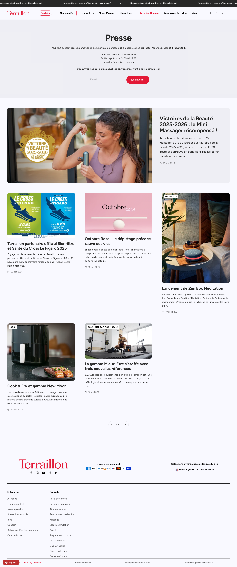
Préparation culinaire (60, 535)
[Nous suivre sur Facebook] (31, 473)
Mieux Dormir (127, 13)
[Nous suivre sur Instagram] (37, 473)
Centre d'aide (14, 535)
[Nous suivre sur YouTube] (43, 473)
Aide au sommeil (58, 509)
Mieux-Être (87, 13)
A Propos (12, 498)
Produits (45, 13)
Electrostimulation (59, 524)
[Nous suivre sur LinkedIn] (56, 473)
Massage (54, 519)
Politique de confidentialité (137, 562)
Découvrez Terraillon (175, 13)
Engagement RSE (16, 504)
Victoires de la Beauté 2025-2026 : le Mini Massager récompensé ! (188, 124)
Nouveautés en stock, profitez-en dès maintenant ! (72, 3)
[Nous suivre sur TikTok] (50, 473)
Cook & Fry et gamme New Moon (37, 386)
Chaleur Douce (57, 545)
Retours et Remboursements (22, 530)
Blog (9, 519)
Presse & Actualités (17, 514)
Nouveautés (66, 13)
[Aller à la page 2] (125, 424)
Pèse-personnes (58, 498)
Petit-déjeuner (57, 540)
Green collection (58, 551)
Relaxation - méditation (62, 514)
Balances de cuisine (60, 504)
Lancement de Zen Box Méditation (192, 288)
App (194, 13)
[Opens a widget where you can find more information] (11, 563)
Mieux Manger (107, 13)
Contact (11, 524)
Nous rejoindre (15, 509)
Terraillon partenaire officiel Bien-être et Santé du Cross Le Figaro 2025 (40, 246)
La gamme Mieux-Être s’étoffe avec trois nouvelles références (116, 366)
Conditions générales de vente (198, 562)
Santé (53, 530)
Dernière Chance (149, 13)
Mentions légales (83, 562)
